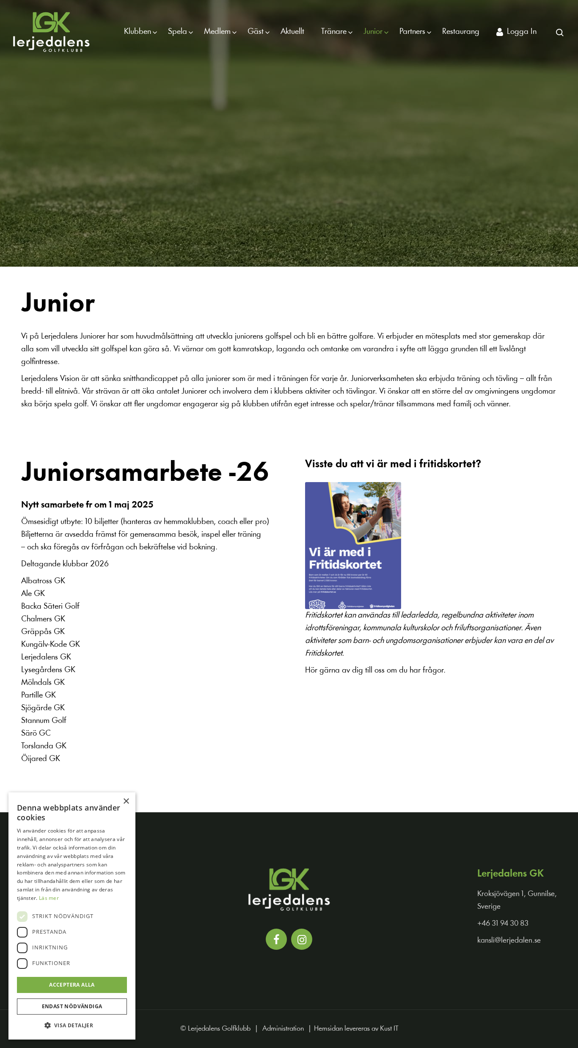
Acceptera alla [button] (72, 984)
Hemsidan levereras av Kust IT (356, 1028)
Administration (283, 1028)
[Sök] (559, 31)
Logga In (522, 32)
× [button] (126, 801)
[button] (72, 1025)
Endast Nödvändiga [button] (72, 1006)
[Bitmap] (51, 31)
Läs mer (49, 898)
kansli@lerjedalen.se (509, 941)
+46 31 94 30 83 (502, 924)
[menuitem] (137, 31)
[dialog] (71, 916)
